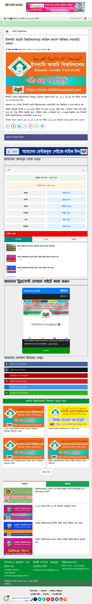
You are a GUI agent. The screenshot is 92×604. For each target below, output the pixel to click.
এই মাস (46, 239)
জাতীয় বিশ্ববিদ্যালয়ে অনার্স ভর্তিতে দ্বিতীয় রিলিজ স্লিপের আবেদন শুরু (38, 257)
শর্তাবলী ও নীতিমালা (56, 591)
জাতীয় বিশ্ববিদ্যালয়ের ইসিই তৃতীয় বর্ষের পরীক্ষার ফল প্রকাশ (35, 268)
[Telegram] (39, 599)
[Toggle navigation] (4, 23)
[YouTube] (52, 599)
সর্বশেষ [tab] (24, 484)
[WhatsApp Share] (36, 126)
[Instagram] (61, 599)
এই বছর (73, 239)
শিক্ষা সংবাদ (33, 591)
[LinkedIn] (57, 599)
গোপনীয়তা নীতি (35, 594)
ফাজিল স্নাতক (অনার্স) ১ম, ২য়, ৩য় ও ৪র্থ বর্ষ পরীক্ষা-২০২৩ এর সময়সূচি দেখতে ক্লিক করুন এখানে (45, 120)
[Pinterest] (48, 599)
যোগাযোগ (43, 591)
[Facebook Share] (8, 126)
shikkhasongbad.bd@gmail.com (16, 575)
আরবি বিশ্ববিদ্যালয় (19, 31)
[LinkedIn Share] (19, 126)
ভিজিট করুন (64, 291)
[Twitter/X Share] (13, 126)
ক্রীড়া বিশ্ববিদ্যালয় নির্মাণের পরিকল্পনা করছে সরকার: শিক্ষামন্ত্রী (35, 246)
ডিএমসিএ (46, 594)
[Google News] (65, 599)
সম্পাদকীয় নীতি (57, 594)
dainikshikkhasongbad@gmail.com (75, 568)
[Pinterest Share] (31, 126)
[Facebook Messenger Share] (42, 126)
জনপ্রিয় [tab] (67, 484)
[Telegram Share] (25, 126)
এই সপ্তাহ (18, 239)
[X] (35, 599)
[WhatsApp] (44, 599)
